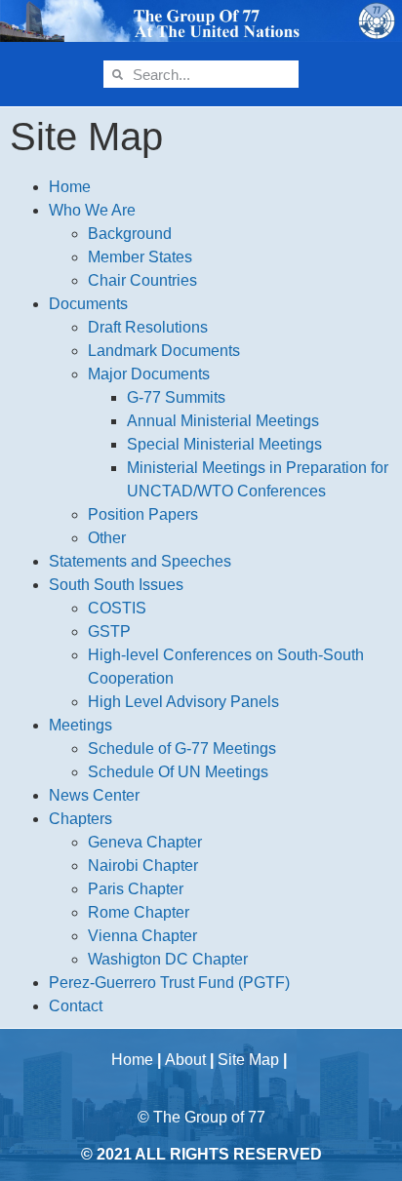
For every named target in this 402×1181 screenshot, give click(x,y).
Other (107, 538)
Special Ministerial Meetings (224, 444)
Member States (140, 257)
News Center (94, 795)
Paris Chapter (135, 889)
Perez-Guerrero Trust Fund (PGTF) (169, 982)
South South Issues (116, 584)
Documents (88, 303)
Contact (75, 1006)
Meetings (80, 725)
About (185, 1059)
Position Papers (143, 514)
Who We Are (92, 210)
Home (70, 186)
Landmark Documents (164, 350)
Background (130, 233)
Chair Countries (142, 280)
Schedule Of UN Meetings (178, 772)
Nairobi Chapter (143, 865)
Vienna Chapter (142, 935)
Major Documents (149, 374)
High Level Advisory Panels (183, 701)
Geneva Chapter (145, 842)
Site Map (248, 1059)
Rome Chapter (138, 912)
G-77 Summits (176, 397)
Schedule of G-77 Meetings (182, 748)
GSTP (109, 631)
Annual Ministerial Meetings (223, 421)
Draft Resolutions (148, 327)
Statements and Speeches (140, 561)
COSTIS (117, 608)
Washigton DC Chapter (168, 959)
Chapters (80, 818)
